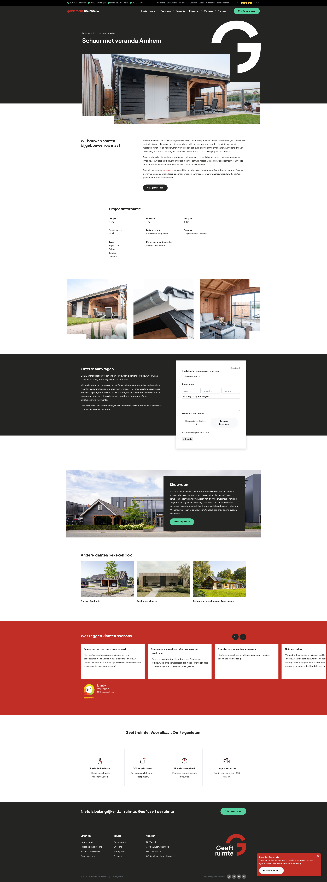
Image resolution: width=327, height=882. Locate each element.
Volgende (187, 439)
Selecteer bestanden (224, 422)
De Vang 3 (151, 842)
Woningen (208, 11)
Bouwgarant (119, 851)
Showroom (172, 3)
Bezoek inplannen (182, 522)
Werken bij (210, 3)
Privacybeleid (117, 876)
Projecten (222, 11)
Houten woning (88, 842)
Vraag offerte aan (155, 188)
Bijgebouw (194, 11)
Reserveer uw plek (271, 870)
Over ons (161, 3)
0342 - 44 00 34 (154, 851)
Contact (193, 3)
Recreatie (180, 11)
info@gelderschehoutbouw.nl (160, 856)
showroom (168, 170)
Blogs (201, 3)
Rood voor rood (88, 856)
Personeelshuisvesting (91, 846)
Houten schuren (148, 11)
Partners (118, 856)
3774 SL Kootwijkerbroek (158, 846)
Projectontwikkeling (90, 851)
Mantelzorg (165, 11)
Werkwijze (183, 3)
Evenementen (223, 3)
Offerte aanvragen (246, 11)
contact (217, 157)
